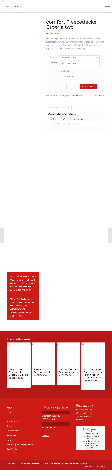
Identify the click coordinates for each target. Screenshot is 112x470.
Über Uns (10, 417)
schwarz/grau (78, 119)
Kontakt (10, 440)
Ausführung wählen (19, 385)
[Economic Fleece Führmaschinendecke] (110, 235)
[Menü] (106, 6)
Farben (53, 57)
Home (9, 412)
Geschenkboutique (14, 431)
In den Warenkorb (88, 86)
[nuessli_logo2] (12, 6)
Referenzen (11, 435)
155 (77, 124)
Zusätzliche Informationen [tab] (59, 108)
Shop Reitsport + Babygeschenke (20, 444)
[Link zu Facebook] (103, 463)
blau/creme (67, 119)
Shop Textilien (12, 449)
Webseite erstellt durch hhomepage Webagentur (69, 463)
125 (64, 124)
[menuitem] (106, 6)
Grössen (54, 63)
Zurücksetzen (100, 95)
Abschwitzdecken (76, 96)
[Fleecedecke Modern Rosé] (2, 235)
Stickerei (65, 71)
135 (68, 124)
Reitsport (10, 426)
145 (73, 124)
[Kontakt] (42, 432)
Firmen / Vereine (13, 421)
